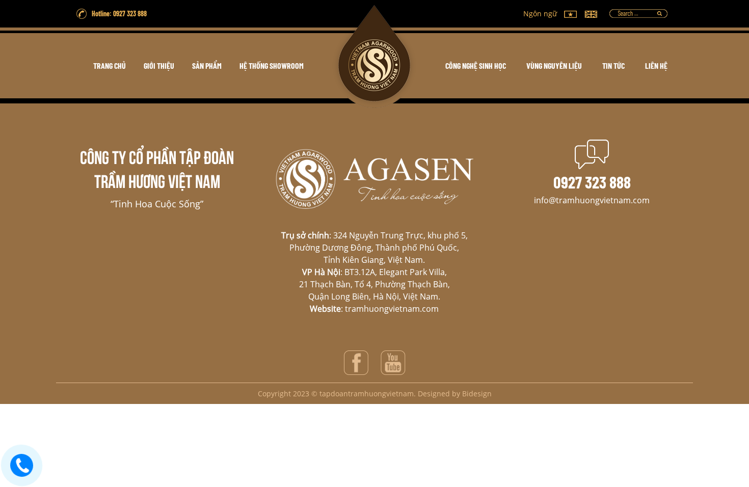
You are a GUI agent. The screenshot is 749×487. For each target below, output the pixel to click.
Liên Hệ (656, 65)
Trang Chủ (109, 65)
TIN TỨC (613, 65)
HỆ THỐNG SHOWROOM (271, 65)
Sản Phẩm (207, 65)
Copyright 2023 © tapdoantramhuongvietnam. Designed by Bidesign (375, 393)
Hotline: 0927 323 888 (119, 13)
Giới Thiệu (159, 65)
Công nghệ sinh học (475, 65)
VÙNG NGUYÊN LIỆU (554, 65)
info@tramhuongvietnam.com (592, 200)
